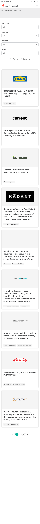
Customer (26, 59)
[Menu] (37, 5)
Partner (16, 59)
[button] (27, 434)
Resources (8, 10)
